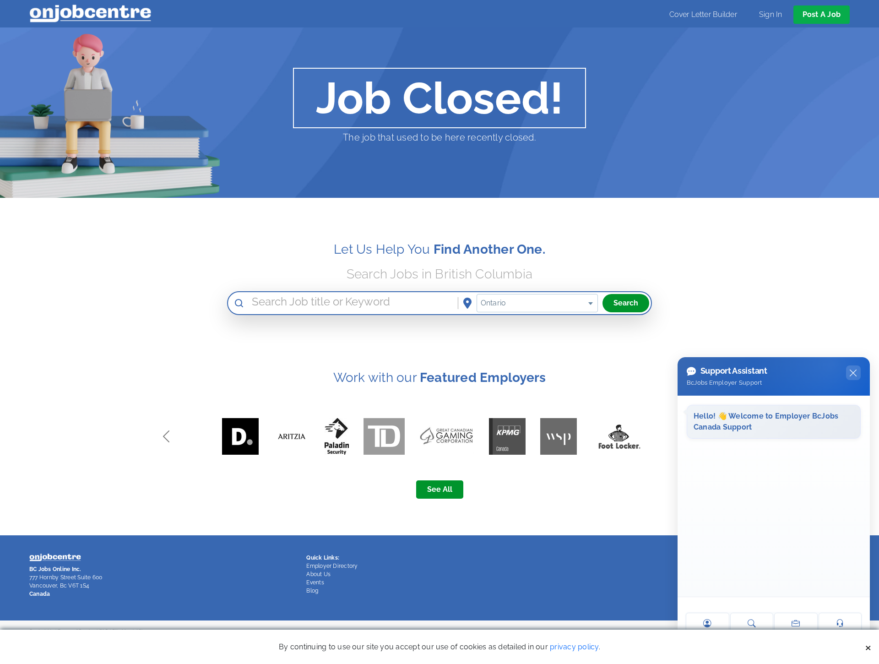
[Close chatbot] (853, 372)
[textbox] (537, 303)
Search (625, 303)
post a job (822, 14)
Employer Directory (332, 566)
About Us (318, 574)
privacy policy (574, 646)
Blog (312, 591)
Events (315, 582)
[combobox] (537, 303)
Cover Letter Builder (703, 14)
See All (439, 489)
